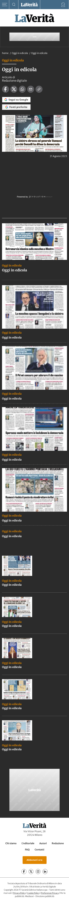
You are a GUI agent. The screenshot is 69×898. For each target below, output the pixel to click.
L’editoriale (28, 843)
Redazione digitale (14, 80)
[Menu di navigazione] (4, 4)
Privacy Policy (19, 893)
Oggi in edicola (20, 53)
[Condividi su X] (13, 89)
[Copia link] (39, 89)
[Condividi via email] (30, 89)
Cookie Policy (33, 893)
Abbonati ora (35, 860)
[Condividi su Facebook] (5, 89)
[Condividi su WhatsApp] (22, 89)
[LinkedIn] (45, 871)
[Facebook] (23, 871)
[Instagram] (38, 871)
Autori (43, 843)
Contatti (39, 849)
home (5, 53)
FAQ (27, 849)
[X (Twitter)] (30, 871)
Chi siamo (11, 843)
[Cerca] (13, 4)
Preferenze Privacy (50, 893)
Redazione (58, 843)
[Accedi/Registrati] (63, 4)
